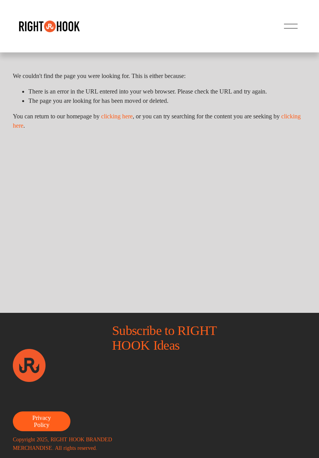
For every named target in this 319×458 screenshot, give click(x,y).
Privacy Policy (41, 421)
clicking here (117, 116)
